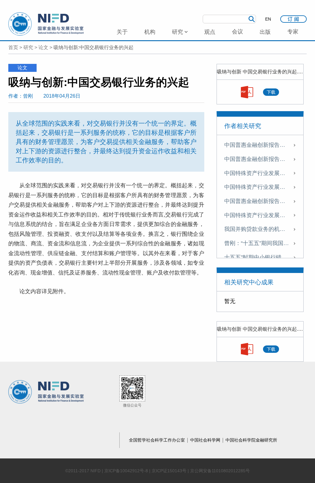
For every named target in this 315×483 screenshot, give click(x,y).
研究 (28, 47)
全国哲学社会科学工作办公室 (157, 440)
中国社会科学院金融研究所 (251, 440)
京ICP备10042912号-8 (126, 470)
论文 (43, 47)
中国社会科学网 (205, 440)
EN (268, 19)
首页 (13, 47)
